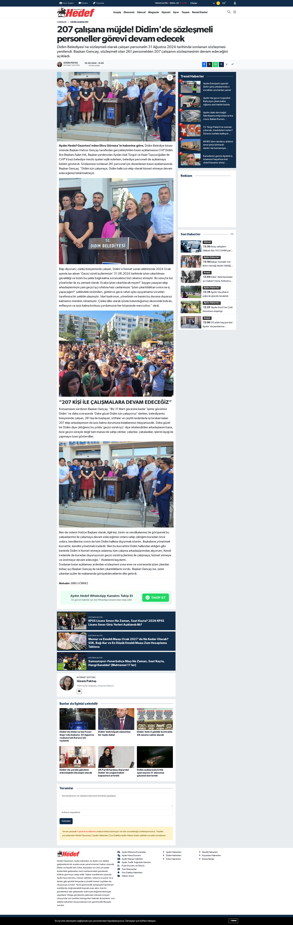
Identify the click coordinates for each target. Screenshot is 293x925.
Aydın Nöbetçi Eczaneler (134, 852)
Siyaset (165, 12)
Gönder (66, 821)
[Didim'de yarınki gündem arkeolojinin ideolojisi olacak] (78, 757)
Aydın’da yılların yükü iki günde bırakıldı (216, 294)
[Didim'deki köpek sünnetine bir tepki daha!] (116, 719)
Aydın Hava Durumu (131, 855)
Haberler (62, 22)
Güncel (141, 12)
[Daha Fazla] (221, 64)
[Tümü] (232, 234)
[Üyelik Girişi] (233, 3)
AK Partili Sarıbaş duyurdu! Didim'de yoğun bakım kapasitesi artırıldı (113, 773)
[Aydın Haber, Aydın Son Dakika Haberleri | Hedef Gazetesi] (76, 12)
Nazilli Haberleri (210, 852)
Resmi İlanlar (200, 12)
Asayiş (117, 12)
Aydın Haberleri (211, 257)
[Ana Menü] (234, 12)
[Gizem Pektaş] (67, 683)
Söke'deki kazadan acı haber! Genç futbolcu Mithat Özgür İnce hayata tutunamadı (218, 279)
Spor (176, 12)
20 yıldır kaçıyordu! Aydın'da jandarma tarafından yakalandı (217, 324)
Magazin (153, 12)
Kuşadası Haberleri (211, 855)
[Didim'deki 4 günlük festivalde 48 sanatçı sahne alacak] (155, 719)
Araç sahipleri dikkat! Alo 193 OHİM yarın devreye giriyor (218, 249)
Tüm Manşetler (129, 869)
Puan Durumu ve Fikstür (133, 866)
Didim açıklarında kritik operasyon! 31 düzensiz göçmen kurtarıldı (150, 773)
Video (85, 3)
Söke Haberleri (173, 859)
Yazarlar (100, 3)
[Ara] (229, 12)
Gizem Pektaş (86, 681)
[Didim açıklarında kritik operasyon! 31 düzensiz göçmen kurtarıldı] (155, 757)
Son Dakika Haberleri (132, 872)
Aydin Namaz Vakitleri (132, 859)
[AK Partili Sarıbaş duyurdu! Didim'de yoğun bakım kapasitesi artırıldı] (116, 757)
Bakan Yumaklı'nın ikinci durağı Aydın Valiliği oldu (217, 264)
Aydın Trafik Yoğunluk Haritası (136, 862)
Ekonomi (129, 12)
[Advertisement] (207, 202)
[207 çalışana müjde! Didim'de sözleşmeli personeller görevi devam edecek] (116, 107)
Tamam (233, 920)
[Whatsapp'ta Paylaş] (215, 64)
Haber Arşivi (128, 876)
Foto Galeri (68, 3)
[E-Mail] (79, 691)
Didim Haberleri (79, 22)
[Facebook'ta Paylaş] (204, 64)
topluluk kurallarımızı (87, 831)
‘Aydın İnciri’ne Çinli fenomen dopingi (218, 309)
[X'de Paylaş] (209, 64)
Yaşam (186, 12)
